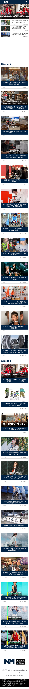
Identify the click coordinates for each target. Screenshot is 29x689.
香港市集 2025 (22, 684)
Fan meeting (5, 432)
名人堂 (4, 408)
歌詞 (13, 686)
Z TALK (13, 24)
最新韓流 (5, 577)
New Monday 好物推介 (16, 680)
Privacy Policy (17, 672)
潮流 (4, 87)
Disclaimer (11, 672)
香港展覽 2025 (14, 684)
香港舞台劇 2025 (6, 686)
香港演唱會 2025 (15, 682)
